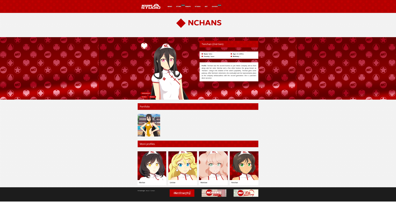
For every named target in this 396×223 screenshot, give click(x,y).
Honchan (234, 182)
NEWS (170, 6)
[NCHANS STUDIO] (150, 11)
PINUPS (188, 6)
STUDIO (198, 6)
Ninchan (142, 182)
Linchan (172, 182)
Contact (152, 190)
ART (206, 6)
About (147, 190)
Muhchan (203, 182)
